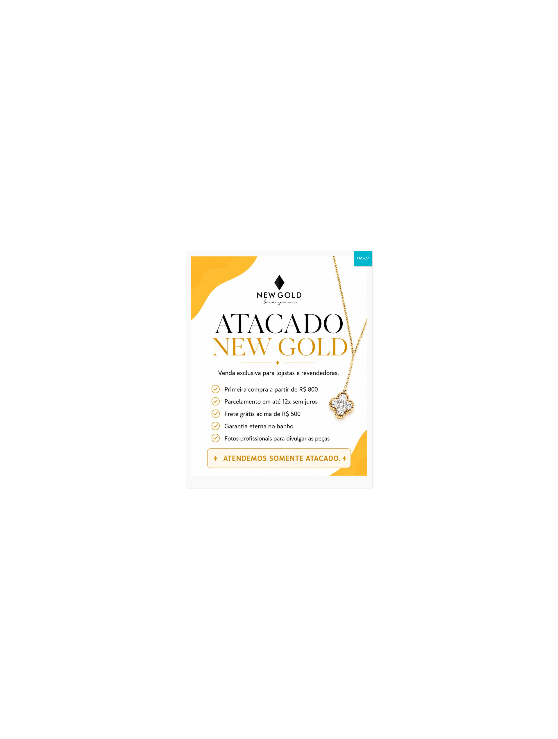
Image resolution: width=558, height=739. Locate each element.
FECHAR (363, 258)
